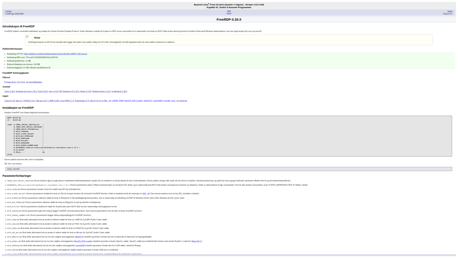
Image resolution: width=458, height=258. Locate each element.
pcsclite (166, 101)
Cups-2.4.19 (9, 101)
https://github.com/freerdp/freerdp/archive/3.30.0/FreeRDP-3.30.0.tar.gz (55, 54)
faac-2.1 (19, 101)
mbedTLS (148, 101)
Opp (229, 11)
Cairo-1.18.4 (9, 91)
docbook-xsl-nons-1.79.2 (26, 91)
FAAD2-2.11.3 (29, 101)
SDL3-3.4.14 (95, 101)
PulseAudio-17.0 (82, 101)
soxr (173, 101)
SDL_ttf (107, 101)
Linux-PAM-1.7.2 (67, 101)
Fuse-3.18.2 (43, 91)
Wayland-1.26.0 (120, 91)
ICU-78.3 (21, 82)
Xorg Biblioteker (35, 82)
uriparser (183, 101)
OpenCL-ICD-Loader (133, 101)
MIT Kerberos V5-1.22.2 (69, 91)
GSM (121, 101)
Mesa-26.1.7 (197, 241)
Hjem (229, 13)
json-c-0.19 (53, 91)
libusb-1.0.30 (85, 91)
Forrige (8, 11)
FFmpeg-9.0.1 (10, 82)
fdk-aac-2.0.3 (41, 101)
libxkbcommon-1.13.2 (101, 91)
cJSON (115, 101)
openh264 (157, 101)
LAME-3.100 (53, 101)
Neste (450, 11)
